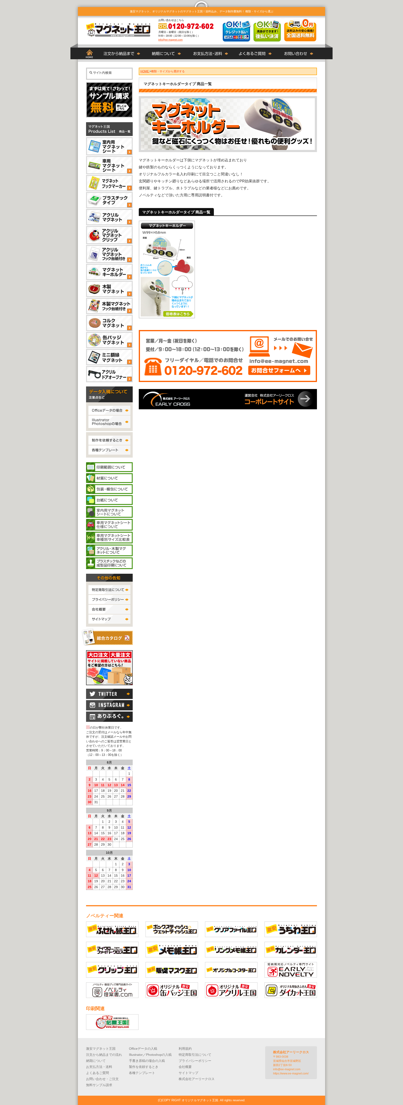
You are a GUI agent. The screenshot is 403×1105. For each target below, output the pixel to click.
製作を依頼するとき (143, 1067)
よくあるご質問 (97, 1073)
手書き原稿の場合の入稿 (147, 1061)
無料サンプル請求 (99, 1085)
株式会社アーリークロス (197, 1079)
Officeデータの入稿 (143, 1048)
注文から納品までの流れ (104, 1054)
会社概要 (185, 1067)
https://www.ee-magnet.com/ (291, 1073)
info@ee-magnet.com (170, 39)
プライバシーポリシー (195, 1061)
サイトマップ (188, 1073)
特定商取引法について (195, 1054)
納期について (96, 1061)
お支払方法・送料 (99, 1067)
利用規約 (185, 1048)
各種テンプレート (142, 1073)
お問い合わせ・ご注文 (102, 1079)
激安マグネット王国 (100, 1048)
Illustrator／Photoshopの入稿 (150, 1054)
